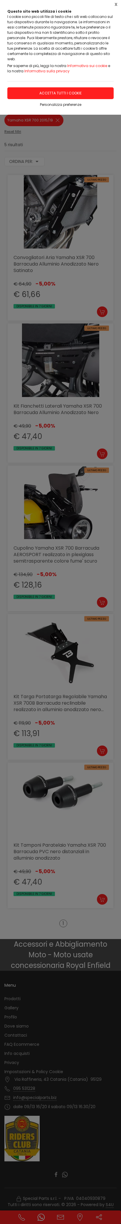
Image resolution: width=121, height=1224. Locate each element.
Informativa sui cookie (87, 65)
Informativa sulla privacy (47, 71)
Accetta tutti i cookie (60, 93)
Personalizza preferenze (60, 104)
